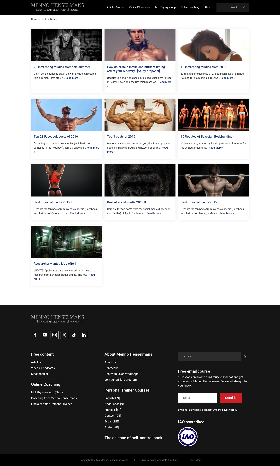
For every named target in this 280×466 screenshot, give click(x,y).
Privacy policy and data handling (159, 460)
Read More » (72, 77)
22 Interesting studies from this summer (62, 67)
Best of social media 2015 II (126, 202)
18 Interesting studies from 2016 (204, 67)
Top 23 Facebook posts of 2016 (56, 136)
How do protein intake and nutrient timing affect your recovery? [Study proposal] (136, 69)
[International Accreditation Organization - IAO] (188, 437)
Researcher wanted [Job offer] (55, 263)
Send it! (231, 397)
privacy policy (229, 409)
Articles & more (115, 7)
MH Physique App (165, 7)
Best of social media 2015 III (53, 202)
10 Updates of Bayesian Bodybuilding (207, 136)
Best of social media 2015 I (200, 202)
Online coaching (190, 7)
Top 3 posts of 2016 (121, 136)
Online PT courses (139, 7)
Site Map (195, 460)
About (207, 7)
